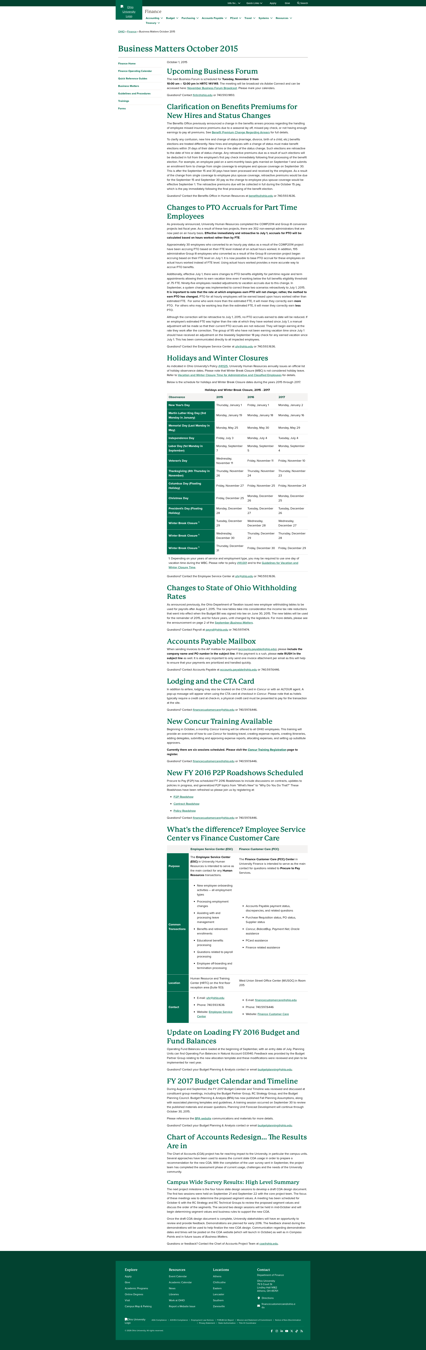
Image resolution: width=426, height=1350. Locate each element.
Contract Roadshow (186, 804)
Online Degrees (134, 1294)
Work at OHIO (177, 1300)
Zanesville (219, 1306)
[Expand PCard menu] (240, 18)
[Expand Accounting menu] (162, 18)
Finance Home (127, 63)
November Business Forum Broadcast (212, 88)
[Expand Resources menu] (291, 18)
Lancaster (218, 1294)
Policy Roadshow (185, 811)
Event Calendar (178, 1276)
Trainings (123, 101)
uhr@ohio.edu (244, 346)
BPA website (203, 1118)
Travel (248, 18)
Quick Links (253, 3)
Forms (122, 108)
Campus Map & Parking (138, 1306)
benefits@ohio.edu (261, 196)
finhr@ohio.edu (203, 95)
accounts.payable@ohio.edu (257, 649)
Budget (170, 18)
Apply (273, 3)
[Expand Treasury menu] (159, 23)
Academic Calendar (180, 1282)
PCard (234, 18)
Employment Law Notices (202, 1320)
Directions (268, 1298)
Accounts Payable (212, 18)
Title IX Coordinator (247, 1323)
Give (287, 3)
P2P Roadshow (183, 797)
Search (304, 3)
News (172, 1288)
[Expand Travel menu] (254, 18)
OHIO (121, 31)
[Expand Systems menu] (271, 18)
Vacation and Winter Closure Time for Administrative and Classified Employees (230, 375)
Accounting (152, 18)
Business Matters (128, 86)
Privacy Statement (207, 1323)
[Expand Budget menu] (177, 18)
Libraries (174, 1294)
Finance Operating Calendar (135, 71)
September (234, 622)
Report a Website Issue (182, 1306)
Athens (217, 1276)
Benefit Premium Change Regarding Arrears (241, 132)
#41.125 (223, 366)
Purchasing (188, 18)
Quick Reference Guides (132, 78)
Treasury (151, 23)
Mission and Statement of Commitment (254, 1320)
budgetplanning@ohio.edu (275, 1069)
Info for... (233, 3)
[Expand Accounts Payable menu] (226, 18)
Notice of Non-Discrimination (288, 1320)
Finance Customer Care (273, 1014)
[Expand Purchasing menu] (197, 18)
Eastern (217, 1288)
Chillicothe (219, 1282)
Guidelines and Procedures (134, 93)
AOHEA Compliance (179, 1320)
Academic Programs (136, 1288)
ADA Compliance (159, 1320)
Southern (218, 1300)
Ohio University (139, 1330)
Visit (127, 1300)
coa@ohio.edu (268, 1243)
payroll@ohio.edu (217, 629)
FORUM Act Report (225, 1320)
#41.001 (242, 563)
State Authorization (227, 1323)
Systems (264, 18)
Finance (153, 11)
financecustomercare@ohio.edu (213, 710)
